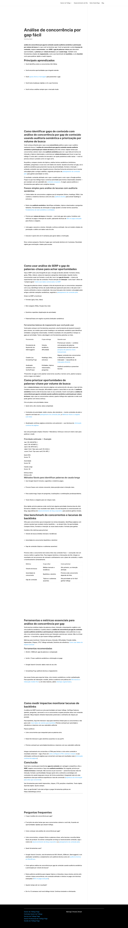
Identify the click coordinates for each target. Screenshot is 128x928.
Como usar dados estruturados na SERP (48, 282)
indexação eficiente (63, 362)
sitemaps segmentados (63, 682)
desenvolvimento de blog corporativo (50, 511)
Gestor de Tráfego (65, 3)
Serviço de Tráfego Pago (32, 916)
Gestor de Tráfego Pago (31, 912)
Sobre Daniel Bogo (95, 3)
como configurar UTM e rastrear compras (62, 754)
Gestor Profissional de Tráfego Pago (36, 918)
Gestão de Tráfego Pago (32, 921)
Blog (103, 3)
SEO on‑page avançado (74, 218)
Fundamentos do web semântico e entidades (40, 210)
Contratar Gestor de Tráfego (33, 914)
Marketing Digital (28, 39)
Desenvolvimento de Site (81, 3)
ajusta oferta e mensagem (37, 76)
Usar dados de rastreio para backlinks (43, 723)
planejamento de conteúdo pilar (67, 292)
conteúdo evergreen (53, 182)
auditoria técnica (60, 196)
